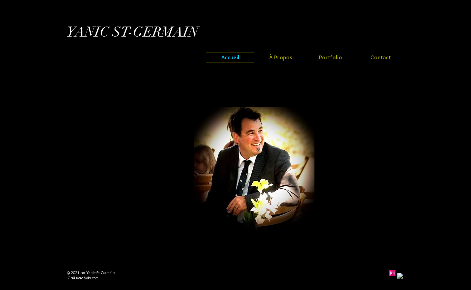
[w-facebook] (400, 276)
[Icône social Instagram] (392, 273)
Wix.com (91, 277)
